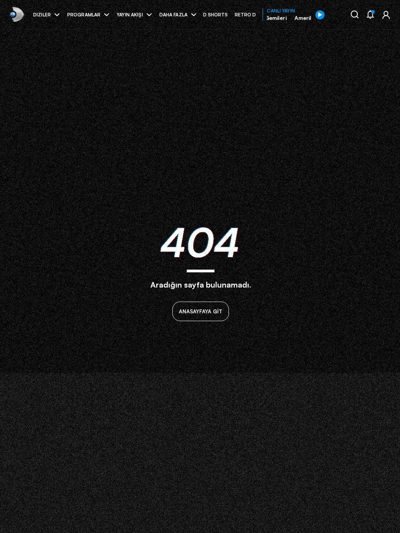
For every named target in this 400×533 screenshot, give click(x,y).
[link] (16, 15)
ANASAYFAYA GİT (200, 311)
